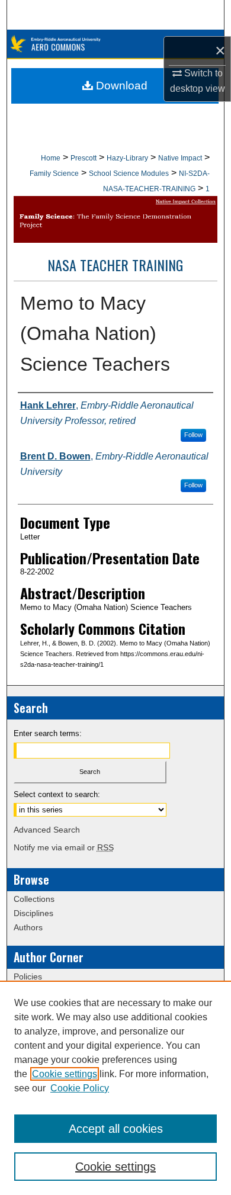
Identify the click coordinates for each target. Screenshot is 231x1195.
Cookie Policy (79, 1088)
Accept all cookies (116, 1128)
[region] (115, 1088)
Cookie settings (64, 1074)
